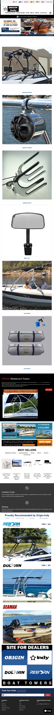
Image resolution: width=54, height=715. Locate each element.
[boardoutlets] (27, 665)
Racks (27, 12)
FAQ (20, 704)
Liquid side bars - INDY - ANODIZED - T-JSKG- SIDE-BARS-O (17, 476)
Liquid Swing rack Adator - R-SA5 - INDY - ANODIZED (6, 476)
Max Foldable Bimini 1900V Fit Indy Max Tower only (37, 476)
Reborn (8, 518)
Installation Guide (5, 707)
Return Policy (22, 706)
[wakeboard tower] (27, 27)
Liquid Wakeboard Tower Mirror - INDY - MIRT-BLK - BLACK (48, 476)
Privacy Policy (22, 707)
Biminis (37, 12)
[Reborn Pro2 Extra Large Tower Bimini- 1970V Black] (27, 463)
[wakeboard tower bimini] (27, 285)
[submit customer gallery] (27, 443)
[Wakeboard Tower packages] (20, 404)
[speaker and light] (27, 119)
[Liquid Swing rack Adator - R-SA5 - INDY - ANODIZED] (6, 463)
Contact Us (4, 706)
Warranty (21, 709)
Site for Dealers (44, 518)
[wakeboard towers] (27, 64)
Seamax (32, 518)
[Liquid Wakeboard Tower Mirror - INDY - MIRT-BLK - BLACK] (47, 462)
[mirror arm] (27, 230)
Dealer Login (49, 2)
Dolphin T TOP (20, 518)
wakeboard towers (39, 382)
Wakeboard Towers (10, 12)
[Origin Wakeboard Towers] (11, 8)
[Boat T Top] (27, 583)
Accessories (43, 12)
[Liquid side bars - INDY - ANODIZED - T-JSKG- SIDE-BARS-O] (17, 463)
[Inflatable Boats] (27, 624)
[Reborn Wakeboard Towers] (27, 541)
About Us (4, 704)
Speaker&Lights (20, 12)
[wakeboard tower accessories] (27, 340)
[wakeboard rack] (27, 174)
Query (47, 695)
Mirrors (32, 12)
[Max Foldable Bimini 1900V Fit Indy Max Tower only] (37, 462)
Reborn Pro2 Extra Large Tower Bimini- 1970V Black (27, 476)
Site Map (4, 709)
